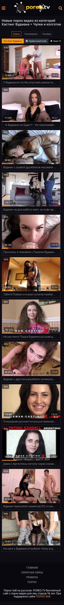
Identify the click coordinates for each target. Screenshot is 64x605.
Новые (16, 34)
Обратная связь (32, 572)
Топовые (46, 34)
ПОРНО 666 (43, 596)
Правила (32, 577)
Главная (32, 567)
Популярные (31, 34)
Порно (32, 581)
